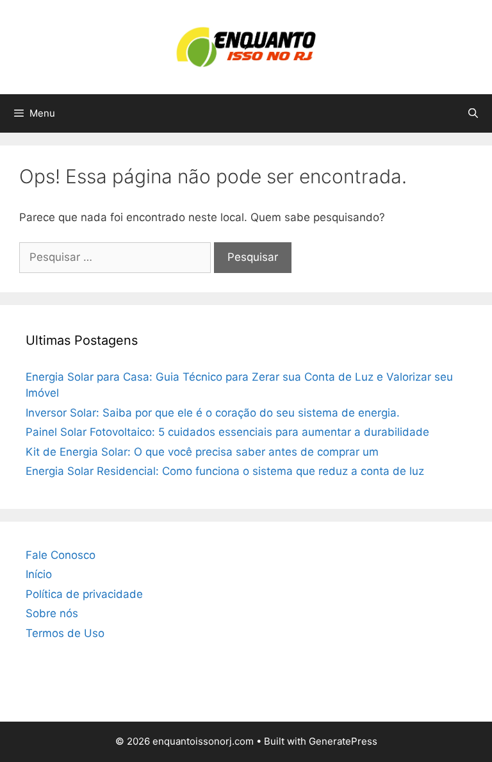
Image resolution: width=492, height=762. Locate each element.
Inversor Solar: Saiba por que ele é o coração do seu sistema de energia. (213, 412)
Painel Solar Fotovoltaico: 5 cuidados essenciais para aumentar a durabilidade (227, 432)
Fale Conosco (60, 555)
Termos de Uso (65, 633)
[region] (246, 711)
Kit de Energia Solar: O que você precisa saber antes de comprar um (202, 451)
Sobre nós (52, 613)
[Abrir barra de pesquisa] (473, 113)
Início (39, 574)
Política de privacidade (84, 594)
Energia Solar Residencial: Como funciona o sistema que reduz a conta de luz (225, 471)
